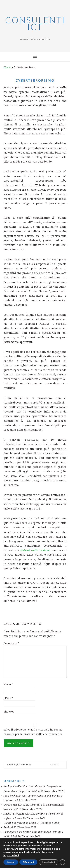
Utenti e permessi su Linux (20, 822)
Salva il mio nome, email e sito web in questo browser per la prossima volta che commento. (33, 732)
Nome (8, 684)
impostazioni (11, 855)
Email (8, 697)
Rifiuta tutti (28, 862)
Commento (11, 643)
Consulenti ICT (35, 23)
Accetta (10, 862)
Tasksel (8, 827)
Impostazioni (48, 862)
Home (7, 67)
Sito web (9, 711)
